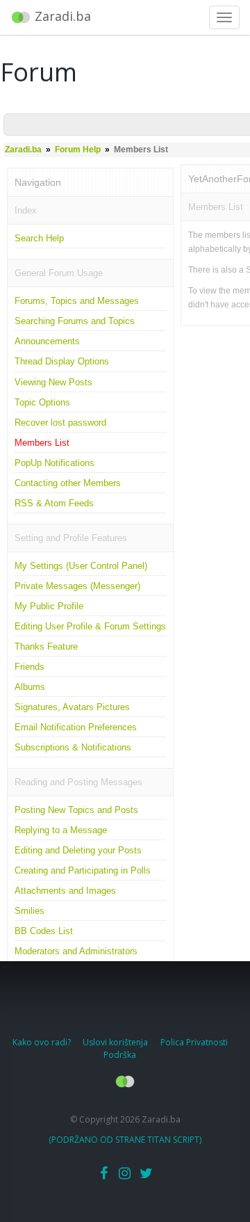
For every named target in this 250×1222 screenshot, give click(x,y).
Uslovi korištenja (116, 1042)
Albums (30, 687)
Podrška (119, 1055)
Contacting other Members (68, 483)
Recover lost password (60, 422)
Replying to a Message (61, 830)
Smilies (29, 911)
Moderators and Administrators (76, 951)
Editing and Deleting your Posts (78, 850)
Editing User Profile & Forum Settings (90, 626)
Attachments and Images (65, 890)
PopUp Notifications (54, 463)
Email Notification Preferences (76, 727)
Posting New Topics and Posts (76, 810)
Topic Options (42, 402)
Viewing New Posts (53, 382)
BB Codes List (44, 931)
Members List (42, 442)
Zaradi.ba (23, 149)
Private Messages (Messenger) (77, 586)
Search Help (39, 238)
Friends (29, 666)
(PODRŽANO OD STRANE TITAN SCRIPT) (125, 1139)
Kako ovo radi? (42, 1042)
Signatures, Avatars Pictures (72, 707)
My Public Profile (49, 606)
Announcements (47, 341)
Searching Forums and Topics (75, 321)
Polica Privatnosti (194, 1042)
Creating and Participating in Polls (83, 870)
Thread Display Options (62, 361)
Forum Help (78, 149)
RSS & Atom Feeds (54, 503)
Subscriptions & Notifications (73, 747)
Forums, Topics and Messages (77, 301)
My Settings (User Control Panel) (81, 566)
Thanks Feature (46, 646)
